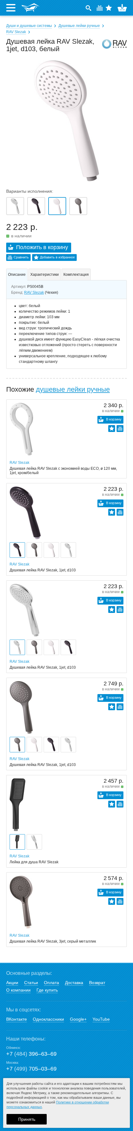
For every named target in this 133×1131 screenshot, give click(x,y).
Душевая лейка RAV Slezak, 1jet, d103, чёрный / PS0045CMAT (36, 206)
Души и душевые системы (29, 26)
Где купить (47, 990)
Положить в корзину (42, 247)
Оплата (51, 982)
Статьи (31, 982)
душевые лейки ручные (73, 389)
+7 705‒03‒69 (31, 1069)
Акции (12, 982)
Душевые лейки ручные (79, 26)
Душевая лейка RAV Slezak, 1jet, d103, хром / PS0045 (15, 206)
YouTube (101, 1019)
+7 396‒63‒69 (31, 1054)
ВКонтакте (16, 1019)
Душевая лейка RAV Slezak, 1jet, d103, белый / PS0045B (57, 206)
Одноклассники (48, 1019)
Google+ (78, 1019)
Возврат (97, 982)
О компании (18, 990)
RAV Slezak (16, 32)
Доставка (74, 982)
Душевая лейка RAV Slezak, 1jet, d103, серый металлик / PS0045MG (78, 206)
